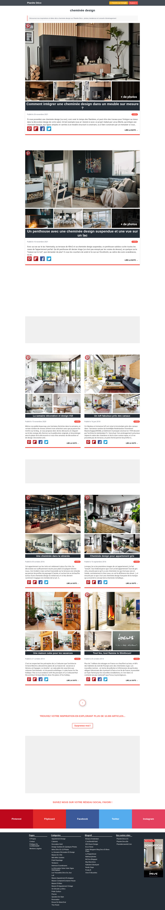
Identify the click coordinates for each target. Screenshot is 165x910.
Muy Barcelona (90, 862)
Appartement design (59, 839)
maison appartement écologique (63, 878)
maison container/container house (64, 881)
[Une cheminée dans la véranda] (53, 533)
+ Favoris (119, 3)
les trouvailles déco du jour (62, 873)
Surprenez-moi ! (82, 725)
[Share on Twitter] (50, 130)
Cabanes (55, 841)
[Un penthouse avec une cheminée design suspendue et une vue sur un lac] (82, 207)
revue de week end (59, 902)
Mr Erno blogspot (91, 859)
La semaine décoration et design (63, 852)
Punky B (88, 870)
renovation (55, 899)
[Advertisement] (82, 329)
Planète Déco (34, 3)
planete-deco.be (122, 841)
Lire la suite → (131, 130)
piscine (54, 894)
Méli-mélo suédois (58, 857)
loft (53, 875)
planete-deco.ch (122, 839)
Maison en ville (57, 855)
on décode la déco (58, 889)
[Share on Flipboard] (37, 130)
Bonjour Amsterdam (92, 839)
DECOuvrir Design (91, 844)
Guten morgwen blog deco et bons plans (97, 850)
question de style (58, 897)
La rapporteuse (90, 854)
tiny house (55, 905)
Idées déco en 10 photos (60, 849)
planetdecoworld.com (124, 844)
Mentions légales (36, 848)
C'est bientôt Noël (91, 841)
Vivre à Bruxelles (91, 873)
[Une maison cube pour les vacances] (53, 630)
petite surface (56, 891)
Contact (32, 841)
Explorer (133, 3)
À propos (33, 839)
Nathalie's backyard (92, 864)
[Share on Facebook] (43, 130)
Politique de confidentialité (34, 845)
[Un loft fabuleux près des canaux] (112, 392)
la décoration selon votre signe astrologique (63, 869)
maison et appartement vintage (62, 886)
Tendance (55, 863)
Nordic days (89, 867)
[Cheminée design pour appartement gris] (112, 533)
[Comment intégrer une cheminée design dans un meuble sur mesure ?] (82, 80)
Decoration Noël (57, 844)
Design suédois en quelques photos (64, 847)
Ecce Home (89, 847)
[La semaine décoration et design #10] (53, 392)
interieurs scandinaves (59, 865)
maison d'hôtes (57, 883)
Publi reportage (57, 860)
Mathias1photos (90, 856)
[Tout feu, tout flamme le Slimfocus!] (112, 630)
